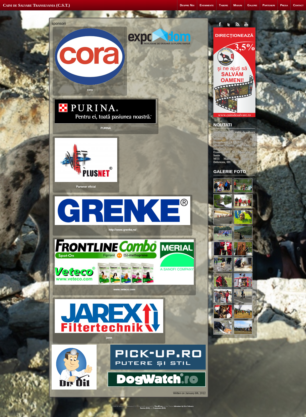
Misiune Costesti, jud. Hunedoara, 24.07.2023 (234, 140)
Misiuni (237, 5)
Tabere (223, 5)
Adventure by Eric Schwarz (184, 406)
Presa (284, 5)
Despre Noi (187, 5)
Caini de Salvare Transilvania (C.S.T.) (36, 5)
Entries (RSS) (145, 408)
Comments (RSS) (159, 408)
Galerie (252, 5)
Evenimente (207, 5)
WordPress (158, 406)
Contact (298, 5)
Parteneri (268, 5)
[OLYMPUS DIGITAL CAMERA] (243, 223)
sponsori (59, 23)
